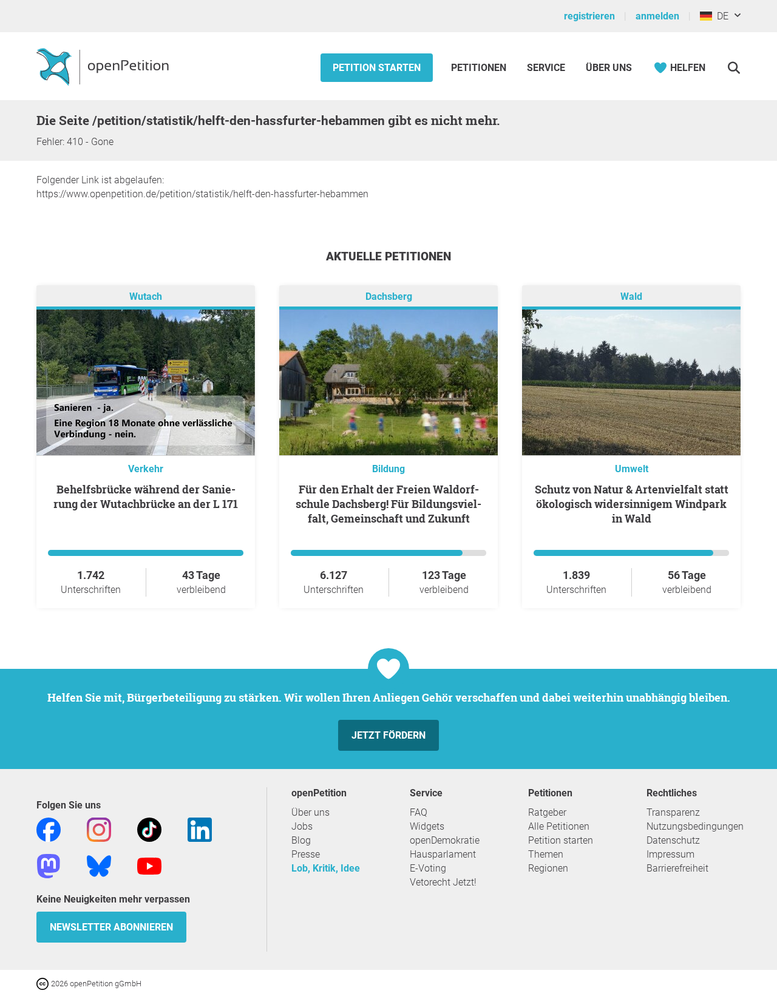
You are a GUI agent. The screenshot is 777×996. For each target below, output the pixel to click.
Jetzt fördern (388, 735)
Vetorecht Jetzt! (443, 882)
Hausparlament (443, 854)
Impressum (670, 854)
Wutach (145, 296)
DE (720, 16)
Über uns (310, 812)
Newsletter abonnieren (111, 927)
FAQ (418, 812)
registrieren (589, 16)
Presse (305, 854)
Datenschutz (673, 840)
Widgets (427, 826)
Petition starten (377, 67)
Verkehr (145, 469)
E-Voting (428, 868)
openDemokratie (445, 840)
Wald (631, 296)
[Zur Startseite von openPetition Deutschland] (104, 66)
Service (546, 67)
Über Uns (609, 67)
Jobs (302, 826)
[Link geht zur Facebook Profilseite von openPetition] (48, 829)
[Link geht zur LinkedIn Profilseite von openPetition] (200, 829)
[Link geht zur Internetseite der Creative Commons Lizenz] (43, 983)
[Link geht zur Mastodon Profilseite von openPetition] (48, 865)
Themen (545, 854)
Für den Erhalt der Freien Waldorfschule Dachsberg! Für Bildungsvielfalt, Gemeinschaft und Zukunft (388, 504)
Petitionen (480, 67)
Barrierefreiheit (677, 868)
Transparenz (673, 812)
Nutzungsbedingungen (695, 826)
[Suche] (733, 68)
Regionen (548, 868)
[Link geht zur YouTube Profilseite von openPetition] (149, 865)
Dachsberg (388, 296)
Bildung (388, 469)
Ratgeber (547, 812)
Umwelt (631, 469)
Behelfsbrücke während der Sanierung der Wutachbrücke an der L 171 (145, 496)
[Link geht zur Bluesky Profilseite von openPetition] (99, 865)
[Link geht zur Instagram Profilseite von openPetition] (99, 829)
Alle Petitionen (558, 826)
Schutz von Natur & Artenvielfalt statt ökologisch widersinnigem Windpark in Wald (631, 504)
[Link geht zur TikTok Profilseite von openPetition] (149, 829)
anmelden (657, 16)
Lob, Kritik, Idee (325, 868)
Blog (301, 840)
